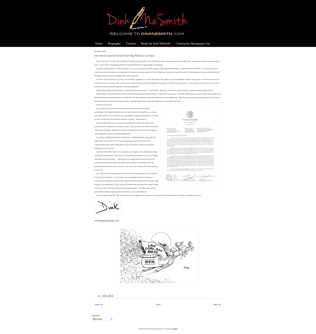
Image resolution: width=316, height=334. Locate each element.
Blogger (175, 329)
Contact (131, 43)
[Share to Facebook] (110, 296)
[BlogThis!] (105, 296)
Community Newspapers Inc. (193, 43)
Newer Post (99, 304)
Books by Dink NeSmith (155, 43)
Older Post (217, 304)
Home (99, 43)
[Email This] (103, 296)
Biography (114, 43)
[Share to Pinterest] (112, 296)
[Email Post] (98, 296)
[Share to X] (107, 296)
